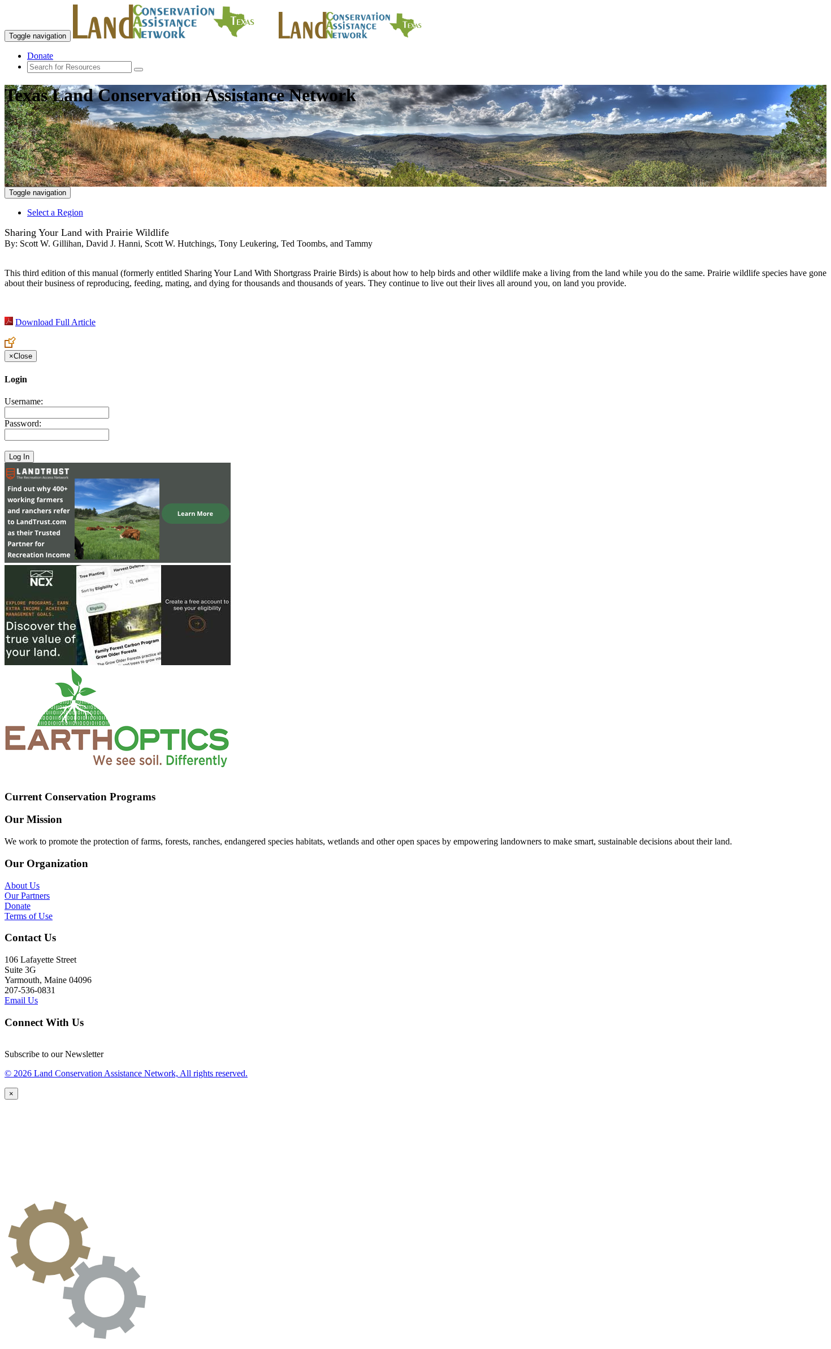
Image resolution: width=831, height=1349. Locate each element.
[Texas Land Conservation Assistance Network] (174, 35)
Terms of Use (29, 916)
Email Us (21, 1000)
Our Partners (27, 895)
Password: (23, 423)
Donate (40, 56)
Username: (24, 401)
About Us (22, 885)
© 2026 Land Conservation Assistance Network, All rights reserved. (126, 1073)
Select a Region (55, 212)
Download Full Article (55, 322)
